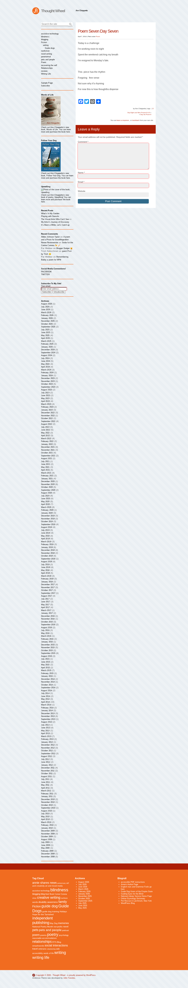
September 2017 (48, 593)
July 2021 (45, 461)
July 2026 (45, 307)
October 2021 (47, 453)
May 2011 (45, 785)
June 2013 (45, 728)
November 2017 (48, 587)
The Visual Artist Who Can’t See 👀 (56, 219)
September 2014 (48, 687)
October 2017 (47, 590)
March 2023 (46, 404)
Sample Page (47, 83)
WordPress (91, 975)
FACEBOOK (46, 272)
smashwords (38, 946)
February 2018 (47, 579)
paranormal (46, 57)
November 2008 (48, 857)
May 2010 (45, 816)
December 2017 (48, 584)
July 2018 (45, 564)
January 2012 (47, 765)
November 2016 (48, 619)
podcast (65, 930)
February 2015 (47, 673)
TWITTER (45, 274)
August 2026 (46, 304)
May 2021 (45, 467)
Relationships (47, 68)
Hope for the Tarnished (43, 914)
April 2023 (45, 401)
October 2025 (47, 324)
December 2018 (48, 550)
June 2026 (45, 309)
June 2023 (45, 395)
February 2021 (47, 476)
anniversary (61, 883)
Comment (83, 142)
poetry (52, 934)
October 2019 (47, 521)
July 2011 (45, 779)
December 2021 (48, 447)
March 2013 (46, 736)
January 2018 (47, 582)
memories (63, 923)
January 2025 (47, 347)
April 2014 (45, 702)
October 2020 (47, 487)
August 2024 (46, 355)
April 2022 (45, 435)
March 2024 (46, 370)
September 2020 (48, 490)
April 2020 (45, 504)
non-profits (58, 927)
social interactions (56, 945)
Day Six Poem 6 (145, 114)
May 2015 (45, 665)
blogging (44, 39)
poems (43, 935)
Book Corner (55, 894)
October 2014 (47, 685)
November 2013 (48, 716)
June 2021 (45, 464)
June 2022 (45, 430)
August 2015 (46, 656)
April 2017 (45, 607)
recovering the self (49, 65)
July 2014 (45, 693)
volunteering (51, 949)
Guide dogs (50, 48)
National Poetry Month (42, 926)
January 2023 (47, 410)
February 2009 (47, 851)
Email (81, 182)
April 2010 (45, 819)
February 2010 (47, 825)
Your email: (46, 286)
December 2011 (47, 768)
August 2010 (46, 811)
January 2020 (47, 513)
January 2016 (47, 642)
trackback (135, 120)
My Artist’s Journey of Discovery (55, 222)
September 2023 (48, 387)
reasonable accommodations (44, 938)
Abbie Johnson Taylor (50, 237)
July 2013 (45, 725)
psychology (64, 935)
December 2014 (48, 679)
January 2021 (47, 478)
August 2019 (46, 527)
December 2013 (48, 713)
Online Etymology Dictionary (133, 898)
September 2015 (48, 653)
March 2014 (46, 705)
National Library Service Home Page (136, 896)
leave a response (123, 120)
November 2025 (48, 321)
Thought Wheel (53, 11)
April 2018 (45, 573)
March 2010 (46, 822)
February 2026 (47, 315)
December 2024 (48, 350)
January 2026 (47, 318)
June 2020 (45, 498)
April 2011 (45, 788)
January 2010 (47, 828)
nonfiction (45, 51)
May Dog (53, 923)
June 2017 (45, 602)
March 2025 (46, 341)
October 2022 (47, 418)
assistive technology (50, 34)
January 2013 (47, 742)
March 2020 (46, 507)
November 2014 (48, 682)
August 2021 (46, 458)
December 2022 (48, 413)
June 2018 (45, 567)
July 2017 (45, 599)
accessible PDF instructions (133, 882)
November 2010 (48, 802)
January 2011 (47, 796)
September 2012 (48, 753)
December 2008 (48, 854)
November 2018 (48, 553)
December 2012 (48, 745)
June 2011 (45, 782)
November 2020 (48, 484)
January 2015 (47, 676)
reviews (44, 71)
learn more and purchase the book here (56, 130)
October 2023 (47, 384)
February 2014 (47, 708)
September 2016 (48, 624)
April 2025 (45, 338)
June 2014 (45, 696)
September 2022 (48, 421)
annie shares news (44, 882)
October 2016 (47, 622)
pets (35, 930)
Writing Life (46, 74)
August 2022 (46, 424)
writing (45, 45)
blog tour (45, 894)
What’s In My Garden (50, 213)
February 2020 (47, 510)
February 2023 (47, 407)
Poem (98, 36)
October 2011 (47, 773)
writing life (40, 957)
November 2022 (48, 415)
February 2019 (47, 544)
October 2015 (47, 650)
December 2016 (48, 616)
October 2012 (47, 750)
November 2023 (48, 381)
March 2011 (46, 791)
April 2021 (45, 470)
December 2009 (48, 831)
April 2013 (45, 733)
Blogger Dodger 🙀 (64, 248)
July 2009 (45, 842)
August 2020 (46, 493)
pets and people (48, 59)
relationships (42, 941)
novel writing (46, 54)
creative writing (48, 897)
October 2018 (47, 556)
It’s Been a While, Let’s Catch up (55, 225)
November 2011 (47, 771)
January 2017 (47, 613)
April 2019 (45, 539)
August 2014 (46, 690)
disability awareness (48, 902)
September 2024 (48, 352)
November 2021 (48, 450)
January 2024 (47, 375)
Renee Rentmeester (49, 242)
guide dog (49, 906)
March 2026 (46, 312)
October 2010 (47, 805)
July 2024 (45, 358)
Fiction (44, 42)
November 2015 (48, 647)
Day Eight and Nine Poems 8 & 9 (138, 112)
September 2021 (48, 456)
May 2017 (45, 604)
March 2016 (46, 636)
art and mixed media (54, 886)
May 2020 (45, 501)
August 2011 (46, 776)
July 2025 (45, 330)
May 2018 (45, 570)
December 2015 (48, 645)
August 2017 (46, 596)
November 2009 (48, 834)
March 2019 (46, 541)
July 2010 (45, 813)
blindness (45, 37)
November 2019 (48, 519)
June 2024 (45, 361)
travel (35, 948)
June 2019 (45, 533)
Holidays (63, 912)
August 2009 (46, 839)
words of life (48, 953)
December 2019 (48, 516)
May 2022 (45, 433)
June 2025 (45, 332)
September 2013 (48, 719)
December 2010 (48, 799)
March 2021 (46, 473)
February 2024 (47, 372)
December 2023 (48, 378)
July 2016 (45, 630)
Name (81, 172)
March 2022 (46, 438)
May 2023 (45, 398)
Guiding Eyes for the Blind (132, 894)
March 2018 (46, 576)
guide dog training (50, 911)
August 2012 (46, 756)
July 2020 (45, 496)
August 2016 (46, 627)
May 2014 (45, 699)
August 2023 (46, 390)
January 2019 (47, 547)
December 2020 (48, 481)
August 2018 (46, 561)
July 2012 (45, 759)
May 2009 (45, 848)
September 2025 (48, 327)
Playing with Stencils (50, 216)
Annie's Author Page (129, 884)
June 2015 (45, 662)
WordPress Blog (128, 903)
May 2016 (45, 633)
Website (81, 191)
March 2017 (46, 610)
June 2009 (45, 845)
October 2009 (47, 836)
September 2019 (48, 524)
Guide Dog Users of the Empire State (137, 891)
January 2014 (47, 710)
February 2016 (47, 639)
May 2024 (45, 364)
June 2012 (45, 762)
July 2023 (45, 393)
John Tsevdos (69, 978)
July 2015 (45, 659)
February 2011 (47, 794)
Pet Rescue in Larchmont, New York (136, 901)
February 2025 (47, 344)
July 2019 (45, 530)
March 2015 (46, 670)
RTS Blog (56, 942)
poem (36, 934)
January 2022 (47, 444)
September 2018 (48, 559)
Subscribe (45, 86)
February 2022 (47, 441)
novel (65, 926)
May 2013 (45, 731)
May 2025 (45, 335)
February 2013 (47, 739)
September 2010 (48, 808)
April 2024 (45, 367)
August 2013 (46, 722)
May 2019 (45, 536)
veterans (42, 949)
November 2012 (48, 748)
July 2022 (45, 427)
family (62, 902)
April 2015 (45, 667)
